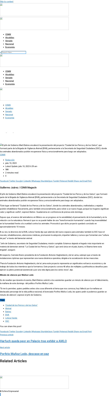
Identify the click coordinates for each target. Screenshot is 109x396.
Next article (5, 347)
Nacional (9, 44)
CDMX (8, 34)
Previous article (6, 335)
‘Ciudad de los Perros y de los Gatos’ (21, 305)
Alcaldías (9, 37)
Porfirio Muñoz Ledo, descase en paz (24, 353)
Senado (8, 41)
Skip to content (6, 1)
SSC (7, 321)
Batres (8, 311)
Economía (10, 47)
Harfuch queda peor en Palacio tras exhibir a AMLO (33, 341)
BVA (7, 315)
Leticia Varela (11, 318)
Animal (8, 308)
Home (2, 133)
